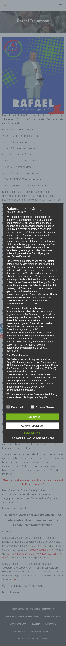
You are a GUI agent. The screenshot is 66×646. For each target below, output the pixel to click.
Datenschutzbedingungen (40, 438)
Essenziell (17, 407)
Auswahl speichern (32, 426)
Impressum (17, 438)
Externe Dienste (45, 407)
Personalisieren (32, 433)
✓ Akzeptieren (32, 417)
